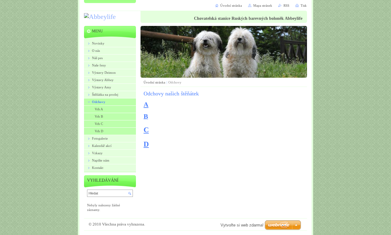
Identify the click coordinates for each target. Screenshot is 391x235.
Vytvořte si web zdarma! (242, 225)
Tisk (304, 5)
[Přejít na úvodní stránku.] (100, 17)
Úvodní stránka (154, 82)
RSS (286, 5)
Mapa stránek (262, 5)
